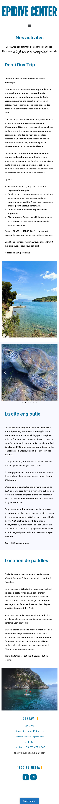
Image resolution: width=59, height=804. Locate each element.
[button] (29, 26)
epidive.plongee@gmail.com (29, 753)
